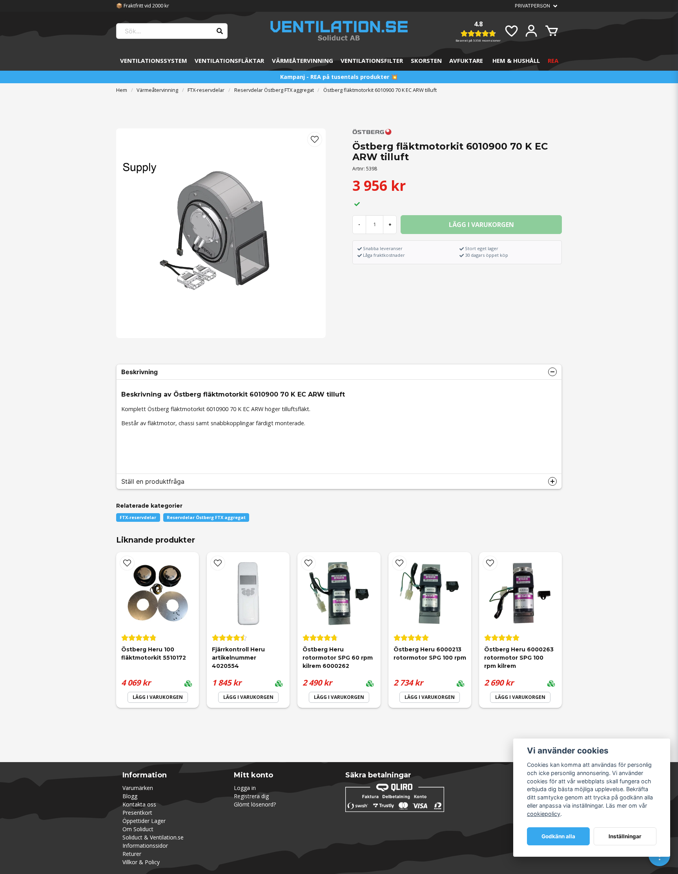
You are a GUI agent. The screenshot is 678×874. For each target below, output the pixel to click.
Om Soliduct (137, 829)
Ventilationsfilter (372, 60)
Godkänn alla (558, 836)
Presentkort (137, 812)
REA (553, 60)
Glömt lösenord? (255, 804)
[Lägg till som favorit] (511, 31)
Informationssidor (145, 845)
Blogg (129, 796)
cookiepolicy (543, 813)
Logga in (245, 788)
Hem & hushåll (516, 60)
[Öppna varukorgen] (551, 31)
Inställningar (625, 836)
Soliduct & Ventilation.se (153, 837)
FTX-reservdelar (206, 89)
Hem (121, 89)
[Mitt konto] (531, 31)
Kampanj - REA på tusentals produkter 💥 (339, 76)
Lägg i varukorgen (158, 697)
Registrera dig (251, 796)
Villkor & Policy (141, 862)
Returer (131, 854)
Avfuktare (466, 60)
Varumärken (137, 788)
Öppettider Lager (144, 821)
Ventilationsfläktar (229, 60)
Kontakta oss (139, 804)
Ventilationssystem (153, 60)
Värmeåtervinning (302, 60)
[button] (315, 139)
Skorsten (426, 60)
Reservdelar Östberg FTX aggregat (274, 89)
